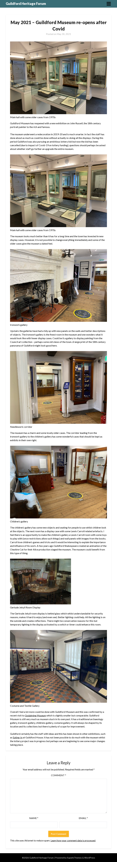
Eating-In (17, 737)
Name (33, 818)
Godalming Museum (35, 715)
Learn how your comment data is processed (73, 840)
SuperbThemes (74, 857)
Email (83, 818)
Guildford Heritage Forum (26, 4)
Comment (58, 775)
